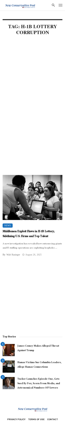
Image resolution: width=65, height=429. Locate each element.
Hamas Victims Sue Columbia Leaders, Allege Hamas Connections (39, 364)
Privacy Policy (16, 419)
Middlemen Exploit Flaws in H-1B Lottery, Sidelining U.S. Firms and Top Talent (29, 234)
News (7, 225)
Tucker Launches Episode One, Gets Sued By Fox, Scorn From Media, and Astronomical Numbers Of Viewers (38, 383)
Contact (52, 419)
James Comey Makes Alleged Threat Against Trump (38, 348)
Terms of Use (36, 419)
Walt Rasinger (13, 254)
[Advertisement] (32, 74)
